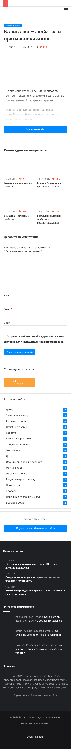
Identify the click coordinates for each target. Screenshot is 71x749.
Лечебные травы (13, 25)
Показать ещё (34, 129)
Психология (13, 485)
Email (8, 309)
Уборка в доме (15, 502)
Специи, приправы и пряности (24, 461)
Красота (11, 432)
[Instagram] (38, 742)
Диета (9, 409)
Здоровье (12, 491)
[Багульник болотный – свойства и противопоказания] (52, 200)
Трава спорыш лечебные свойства (18, 184)
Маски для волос (16, 473)
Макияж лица (14, 467)
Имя (7, 295)
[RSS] (42, 742)
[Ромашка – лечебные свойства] (19, 200)
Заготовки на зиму (17, 415)
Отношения (13, 450)
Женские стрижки (17, 421)
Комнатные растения (19, 438)
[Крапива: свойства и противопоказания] (52, 167)
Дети (9, 456)
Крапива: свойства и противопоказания (49, 184)
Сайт (7, 322)
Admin (12, 47)
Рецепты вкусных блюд (20, 479)
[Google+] (29, 742)
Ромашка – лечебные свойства (16, 217)
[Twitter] (33, 742)
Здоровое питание (17, 444)
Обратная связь (36, 736)
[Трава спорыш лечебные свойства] (19, 167)
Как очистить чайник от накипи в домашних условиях (38, 649)
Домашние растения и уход (23, 496)
